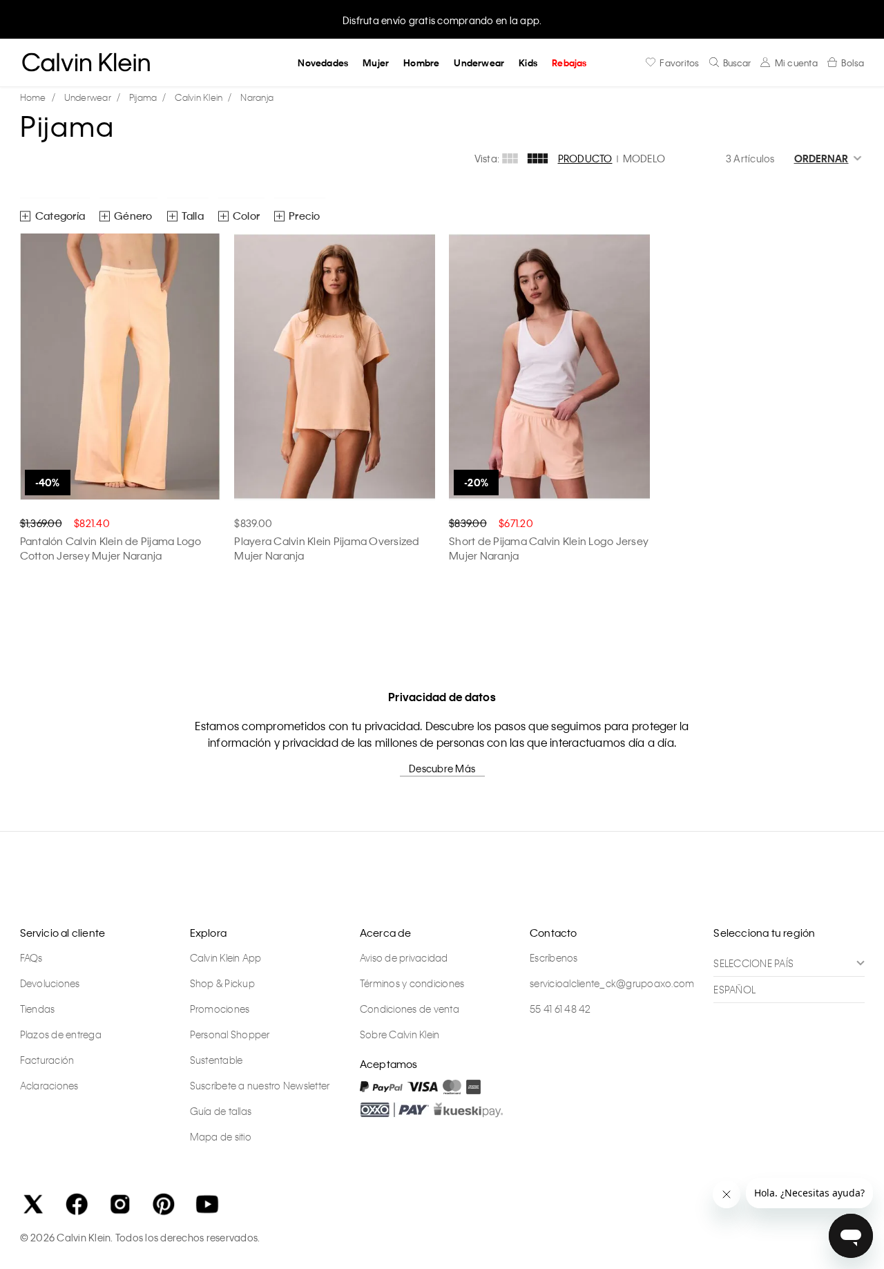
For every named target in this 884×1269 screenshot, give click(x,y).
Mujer (376, 62)
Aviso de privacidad (404, 957)
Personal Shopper (230, 1034)
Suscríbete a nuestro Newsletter (260, 1085)
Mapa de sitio (220, 1136)
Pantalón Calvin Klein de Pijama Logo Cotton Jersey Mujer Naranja (111, 548)
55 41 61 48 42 (560, 1008)
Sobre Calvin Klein (400, 1034)
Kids (528, 62)
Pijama (143, 97)
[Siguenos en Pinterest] (164, 1204)
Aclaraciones (49, 1085)
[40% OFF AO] (120, 366)
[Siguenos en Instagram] (120, 1204)
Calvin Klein (198, 97)
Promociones (220, 1008)
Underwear (479, 62)
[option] (442, 19)
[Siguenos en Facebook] (77, 1204)
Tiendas (37, 1008)
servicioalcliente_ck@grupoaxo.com (612, 983)
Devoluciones (50, 983)
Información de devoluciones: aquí (442, 20)
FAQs (31, 957)
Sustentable (216, 1059)
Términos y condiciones (412, 983)
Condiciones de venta (409, 1008)
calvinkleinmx (36, 97)
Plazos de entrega (61, 1034)
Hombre (421, 62)
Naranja (256, 97)
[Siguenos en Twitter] (33, 1204)
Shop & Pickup (222, 983)
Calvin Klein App (226, 957)
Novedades (323, 62)
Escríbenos (554, 957)
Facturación (47, 1059)
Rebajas (569, 62)
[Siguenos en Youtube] (207, 1204)
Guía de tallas (221, 1111)
